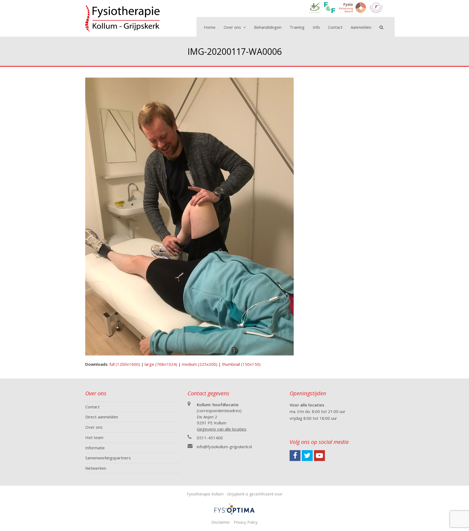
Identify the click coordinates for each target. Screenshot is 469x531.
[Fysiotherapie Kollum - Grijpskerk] (122, 18)
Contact (92, 406)
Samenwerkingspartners (108, 457)
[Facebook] (295, 455)
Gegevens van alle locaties (221, 429)
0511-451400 (210, 437)
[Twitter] (307, 455)
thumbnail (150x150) (241, 364)
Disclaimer (220, 522)
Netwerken (95, 468)
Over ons (94, 427)
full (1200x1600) (124, 364)
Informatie (95, 447)
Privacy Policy (246, 522)
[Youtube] (319, 455)
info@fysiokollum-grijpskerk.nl (224, 446)
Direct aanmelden (101, 416)
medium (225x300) (199, 364)
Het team (94, 437)
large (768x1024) (161, 364)
